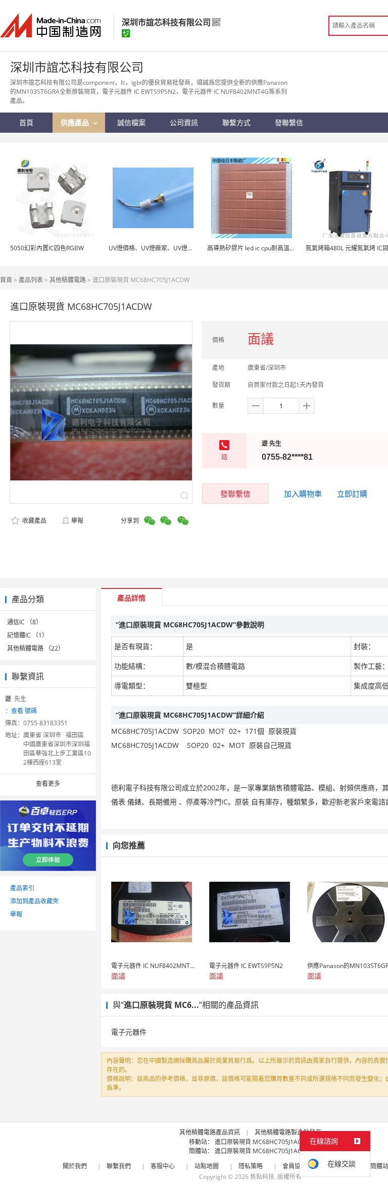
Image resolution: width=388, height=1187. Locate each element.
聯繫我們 (119, 1166)
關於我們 (75, 1166)
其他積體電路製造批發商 (288, 1132)
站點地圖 (207, 1166)
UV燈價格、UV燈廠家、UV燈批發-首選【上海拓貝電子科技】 (191, 248)
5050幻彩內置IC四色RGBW (47, 248)
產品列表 (31, 280)
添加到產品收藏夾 (34, 901)
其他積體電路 (68, 280)
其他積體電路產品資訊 (209, 1132)
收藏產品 (33, 520)
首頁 (6, 280)
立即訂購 (352, 494)
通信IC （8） (24, 622)
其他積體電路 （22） (35, 648)
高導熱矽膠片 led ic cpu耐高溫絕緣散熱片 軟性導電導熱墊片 (288, 248)
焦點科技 (262, 1176)
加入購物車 (303, 494)
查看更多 (48, 783)
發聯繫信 (235, 494)
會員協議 (294, 1166)
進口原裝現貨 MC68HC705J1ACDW (263, 1142)
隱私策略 (250, 1166)
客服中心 (163, 1166)
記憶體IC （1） (27, 635)
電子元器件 (129, 1032)
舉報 (77, 520)
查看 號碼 (24, 711)
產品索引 (22, 888)
